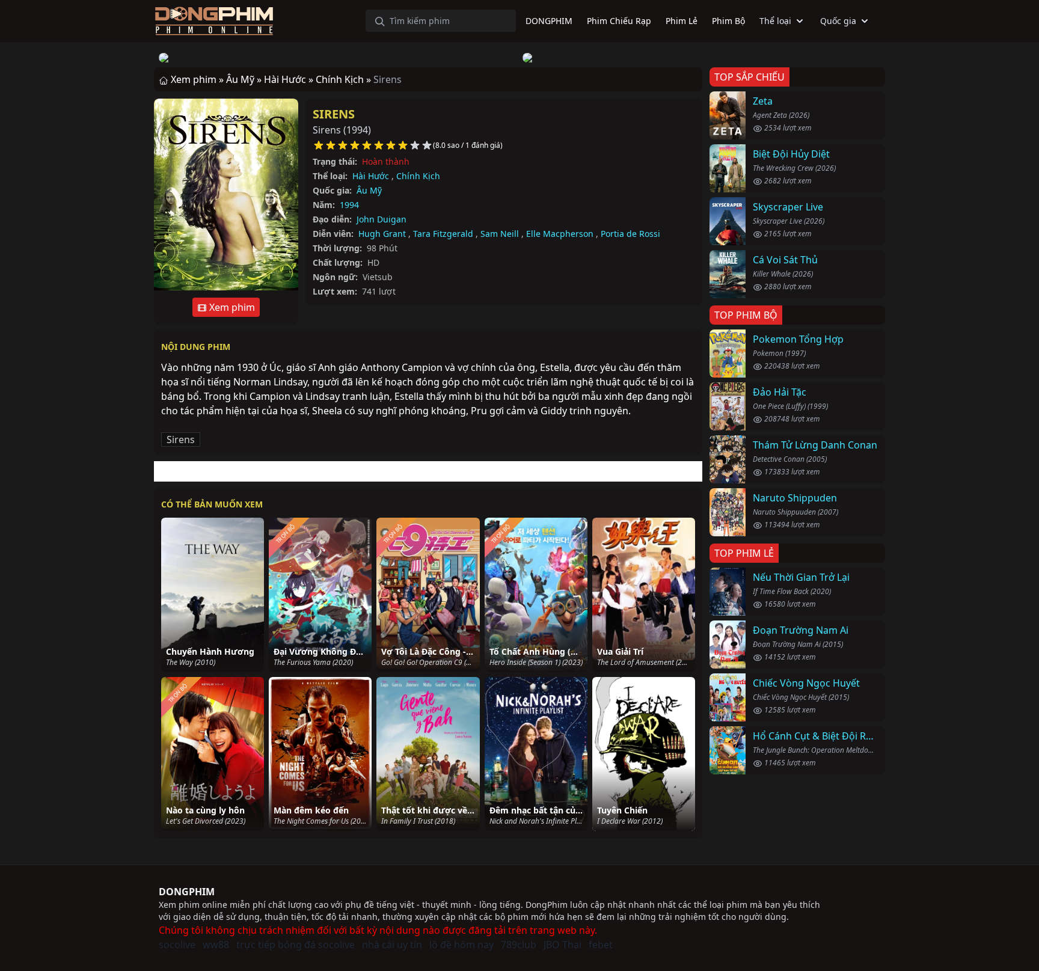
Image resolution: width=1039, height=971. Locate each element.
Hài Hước (370, 176)
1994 (349, 204)
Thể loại (775, 20)
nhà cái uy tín (392, 944)
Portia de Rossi (630, 233)
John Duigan (381, 219)
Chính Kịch (418, 176)
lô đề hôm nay (461, 944)
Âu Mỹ (369, 190)
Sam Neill (499, 233)
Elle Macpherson (559, 233)
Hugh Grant (382, 233)
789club (518, 944)
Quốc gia (838, 20)
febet (601, 944)
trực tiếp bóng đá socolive (295, 944)
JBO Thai (562, 944)
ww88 (216, 944)
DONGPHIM (187, 891)
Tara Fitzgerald (443, 233)
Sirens (334, 114)
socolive (177, 944)
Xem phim (231, 307)
